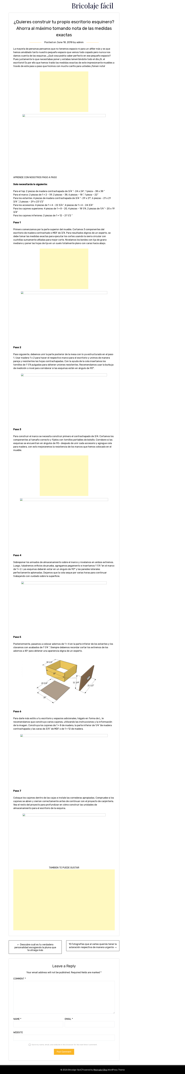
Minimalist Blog (100, 1070)
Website (18, 1032)
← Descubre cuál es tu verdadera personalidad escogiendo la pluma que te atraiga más (35, 947)
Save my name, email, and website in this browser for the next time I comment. (64, 1045)
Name (17, 1019)
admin (80, 42)
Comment (19, 978)
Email (69, 1019)
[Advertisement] (64, 91)
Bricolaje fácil (92, 5)
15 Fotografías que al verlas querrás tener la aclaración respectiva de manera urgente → (93, 946)
